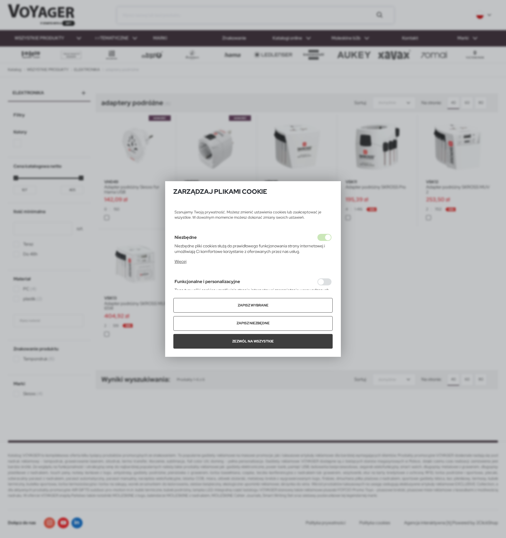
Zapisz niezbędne (253, 323)
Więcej (181, 261)
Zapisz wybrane (253, 305)
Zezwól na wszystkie (253, 341)
